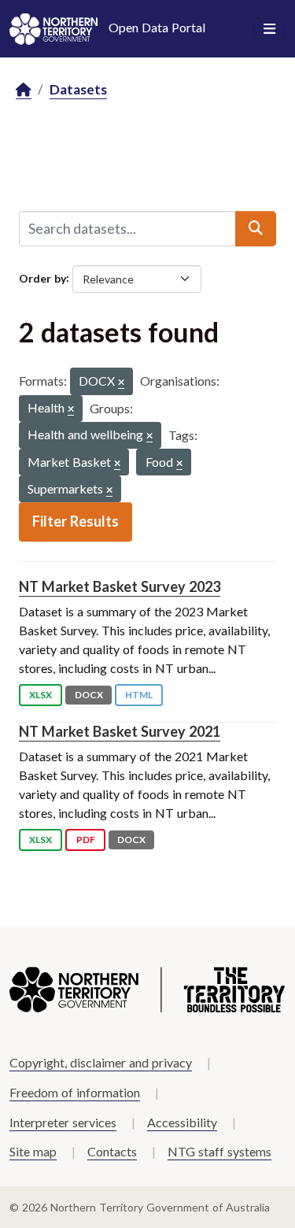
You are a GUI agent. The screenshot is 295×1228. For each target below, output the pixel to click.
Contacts (112, 1151)
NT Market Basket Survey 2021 (119, 731)
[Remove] (121, 383)
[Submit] (255, 228)
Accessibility (182, 1122)
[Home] (23, 90)
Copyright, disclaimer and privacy (100, 1062)
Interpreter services (62, 1122)
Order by (42, 277)
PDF (85, 839)
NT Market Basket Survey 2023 (119, 586)
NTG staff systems (219, 1151)
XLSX (40, 695)
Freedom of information (74, 1092)
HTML (139, 695)
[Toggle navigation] (269, 29)
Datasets (78, 89)
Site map (33, 1151)
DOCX (89, 695)
